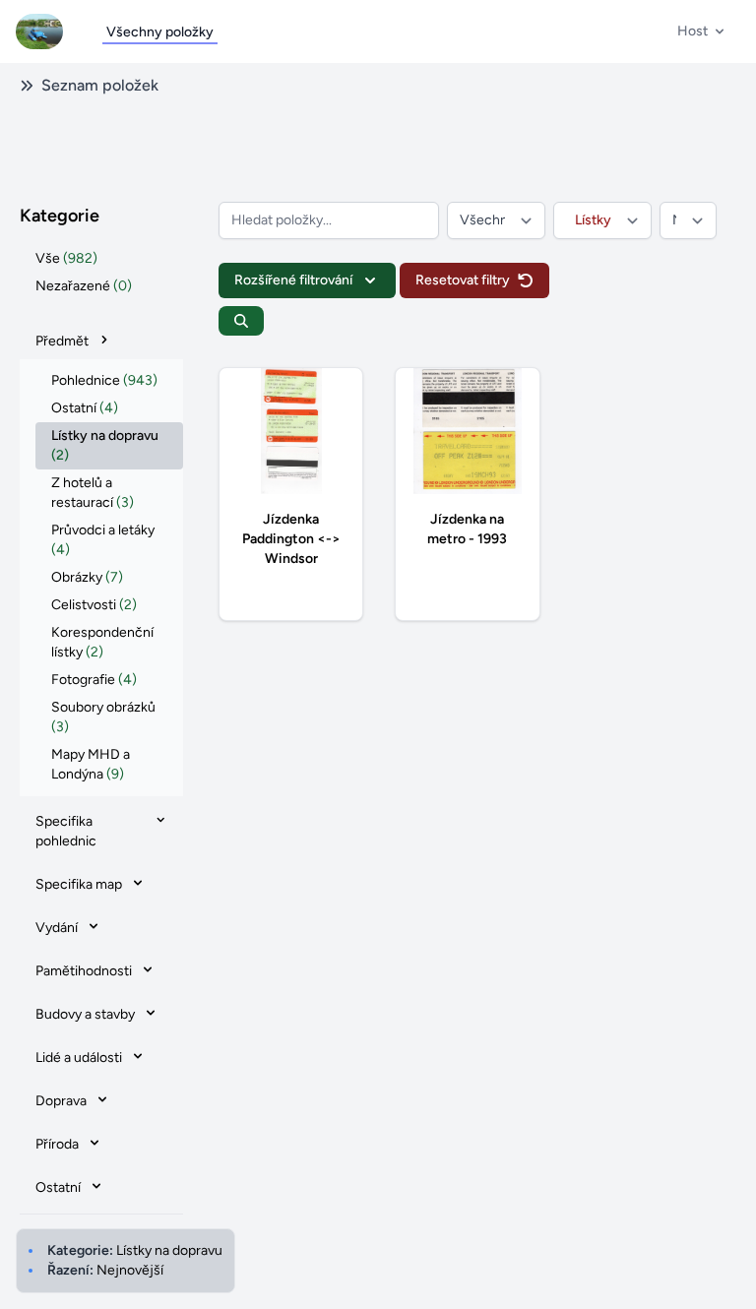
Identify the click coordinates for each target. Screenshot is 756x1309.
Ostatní (84, 408)
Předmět (62, 341)
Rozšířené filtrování (293, 280)
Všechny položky (160, 32)
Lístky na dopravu (104, 445)
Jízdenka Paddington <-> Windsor (291, 539)
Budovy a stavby (85, 1014)
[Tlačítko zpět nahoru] (724, 1277)
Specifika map (78, 884)
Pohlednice (104, 380)
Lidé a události (78, 1057)
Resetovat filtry (462, 280)
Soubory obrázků (103, 717)
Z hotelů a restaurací (92, 492)
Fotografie (94, 679)
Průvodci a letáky (103, 540)
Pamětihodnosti (83, 971)
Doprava (61, 1100)
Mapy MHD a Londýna (90, 764)
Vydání (56, 927)
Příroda (57, 1144)
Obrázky (87, 577)
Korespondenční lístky (102, 642)
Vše (66, 258)
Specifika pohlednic (65, 831)
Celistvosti (94, 604)
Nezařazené (83, 286)
